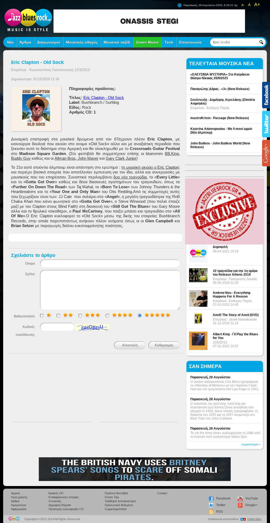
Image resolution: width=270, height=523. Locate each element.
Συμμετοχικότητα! (116, 509)
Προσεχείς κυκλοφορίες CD (66, 509)
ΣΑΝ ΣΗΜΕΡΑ (205, 366)
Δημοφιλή (220, 247)
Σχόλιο (30, 274)
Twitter (220, 505)
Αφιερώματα (18, 509)
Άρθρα (25, 42)
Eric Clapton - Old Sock (103, 97)
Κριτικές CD (56, 493)
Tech (169, 42)
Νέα (10, 42)
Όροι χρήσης (19, 497)
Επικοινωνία (190, 42)
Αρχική (15, 493)
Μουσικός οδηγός (82, 42)
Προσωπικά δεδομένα (119, 505)
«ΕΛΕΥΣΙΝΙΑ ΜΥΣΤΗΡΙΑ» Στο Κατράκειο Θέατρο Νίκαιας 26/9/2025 (219, 76)
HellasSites (254, 519)
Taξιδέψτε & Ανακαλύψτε (120, 501)
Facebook (223, 498)
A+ (257, 4)
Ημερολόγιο (18, 505)
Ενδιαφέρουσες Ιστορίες (64, 497)
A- (243, 5)
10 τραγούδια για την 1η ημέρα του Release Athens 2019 (235, 272)
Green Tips (112, 497)
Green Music (147, 42)
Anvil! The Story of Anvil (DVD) (236, 315)
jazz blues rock (28, 20)
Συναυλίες (55, 501)
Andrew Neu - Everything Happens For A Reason (231, 294)
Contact (162, 493)
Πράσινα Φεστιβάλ (116, 493)
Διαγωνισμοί (48, 42)
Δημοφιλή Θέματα (60, 505)
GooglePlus (266, 153)
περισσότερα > (251, 444)
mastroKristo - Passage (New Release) (219, 118)
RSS (219, 511)
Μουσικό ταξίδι (117, 42)
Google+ (251, 505)
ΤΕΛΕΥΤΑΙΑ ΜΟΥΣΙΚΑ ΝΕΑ (221, 63)
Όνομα (30, 263)
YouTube (251, 498)
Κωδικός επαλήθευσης (25, 331)
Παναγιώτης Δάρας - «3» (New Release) (219, 89)
